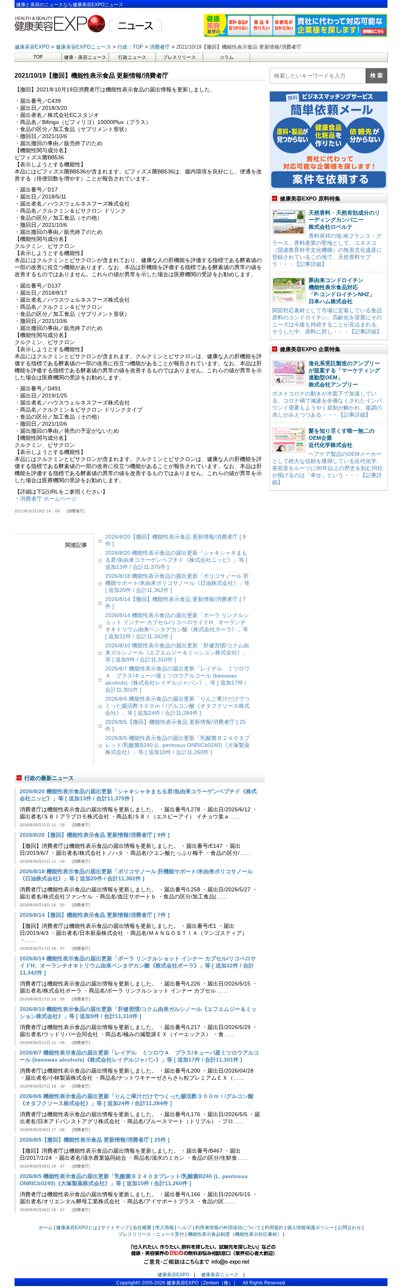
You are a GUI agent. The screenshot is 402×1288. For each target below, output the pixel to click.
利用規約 (274, 1227)
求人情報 (164, 1227)
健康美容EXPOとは (76, 1227)
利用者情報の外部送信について (228, 1227)
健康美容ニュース (220, 1274)
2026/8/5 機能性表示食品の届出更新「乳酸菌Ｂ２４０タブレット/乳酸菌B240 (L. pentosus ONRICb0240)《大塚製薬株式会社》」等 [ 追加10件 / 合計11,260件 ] (177, 745)
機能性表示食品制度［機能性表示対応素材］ (235, 1234)
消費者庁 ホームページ (48, 499)
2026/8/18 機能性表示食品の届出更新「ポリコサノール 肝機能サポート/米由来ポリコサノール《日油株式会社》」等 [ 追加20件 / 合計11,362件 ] (177, 583)
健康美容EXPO (173, 1274)
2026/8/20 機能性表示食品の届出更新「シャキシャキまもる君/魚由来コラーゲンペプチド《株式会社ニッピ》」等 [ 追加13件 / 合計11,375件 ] (176, 560)
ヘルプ (184, 1227)
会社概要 (142, 1227)
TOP (38, 57)
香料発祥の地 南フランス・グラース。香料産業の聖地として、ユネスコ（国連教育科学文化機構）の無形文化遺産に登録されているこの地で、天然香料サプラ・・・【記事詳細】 (327, 250)
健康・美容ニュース (85, 57)
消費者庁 (76, 511)
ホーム (45, 1227)
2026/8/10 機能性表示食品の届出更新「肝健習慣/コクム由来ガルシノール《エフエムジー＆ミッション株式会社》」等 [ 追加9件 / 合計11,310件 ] (177, 652)
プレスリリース (179, 57)
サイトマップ (115, 1227)
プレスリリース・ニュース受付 (151, 1234)
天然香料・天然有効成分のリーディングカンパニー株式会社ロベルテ (344, 220)
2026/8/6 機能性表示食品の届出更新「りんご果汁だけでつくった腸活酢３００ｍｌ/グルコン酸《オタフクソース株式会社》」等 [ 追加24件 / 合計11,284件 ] (177, 706)
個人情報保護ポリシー (310, 1227)
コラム (226, 57)
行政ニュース (132, 57)
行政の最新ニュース (49, 778)
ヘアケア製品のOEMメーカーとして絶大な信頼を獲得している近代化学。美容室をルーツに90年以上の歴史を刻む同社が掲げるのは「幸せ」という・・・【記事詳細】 (327, 468)
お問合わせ (349, 1227)
